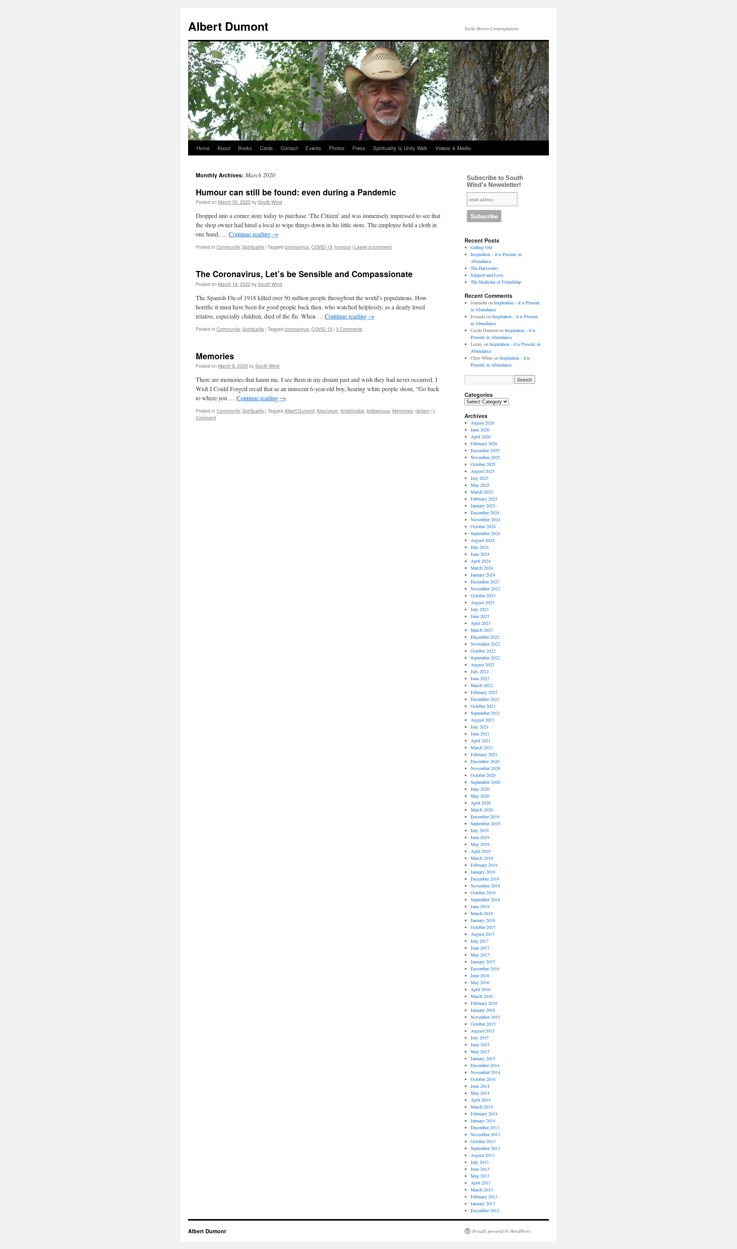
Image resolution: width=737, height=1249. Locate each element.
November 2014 (485, 1072)
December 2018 (485, 879)
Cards (266, 148)
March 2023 (482, 630)
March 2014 (482, 1107)
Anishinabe (352, 410)
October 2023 (483, 595)
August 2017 (482, 934)
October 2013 (483, 1141)
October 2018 (483, 892)
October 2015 (483, 1024)
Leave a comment (373, 246)
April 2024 (481, 561)
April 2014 (481, 1100)
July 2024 (480, 547)
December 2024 (485, 512)
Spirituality (253, 246)
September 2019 (485, 823)
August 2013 (482, 1155)
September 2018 (485, 899)
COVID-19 (321, 246)
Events (313, 148)
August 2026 (482, 423)
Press (358, 148)
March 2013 (482, 1189)
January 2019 (483, 872)
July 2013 (480, 1162)
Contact (289, 148)
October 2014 (483, 1079)
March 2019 (482, 858)
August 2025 (482, 471)
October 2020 (483, 775)
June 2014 (480, 1086)
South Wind (270, 201)
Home (203, 148)
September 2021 (485, 713)
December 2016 (485, 968)
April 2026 (481, 436)
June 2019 (480, 837)
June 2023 (480, 616)
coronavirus (296, 246)
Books (245, 148)
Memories (215, 356)
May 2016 (480, 982)
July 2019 (480, 830)
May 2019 (480, 844)
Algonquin (327, 410)
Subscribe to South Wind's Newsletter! (495, 181)
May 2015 (480, 1051)
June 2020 (480, 789)
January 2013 (483, 1203)
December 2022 (485, 637)
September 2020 (485, 782)
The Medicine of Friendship (496, 282)
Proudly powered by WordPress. (502, 1231)
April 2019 (481, 851)
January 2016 (483, 1010)
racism (422, 410)
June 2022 (480, 678)
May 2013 (480, 1176)
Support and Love (487, 275)
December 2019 (485, 816)
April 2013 (481, 1183)
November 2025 (485, 457)
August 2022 (482, 664)
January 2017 (483, 961)
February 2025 (484, 499)
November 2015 (485, 1017)
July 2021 (480, 727)
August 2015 (482, 1031)
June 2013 (480, 1169)
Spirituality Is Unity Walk (400, 148)
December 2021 (485, 699)
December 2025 (485, 450)
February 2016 (484, 1003)
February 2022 (484, 692)
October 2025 (483, 464)
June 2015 (480, 1044)
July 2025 (480, 478)
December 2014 (485, 1065)
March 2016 (482, 996)
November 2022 (485, 644)
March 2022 (482, 685)
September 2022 (485, 657)
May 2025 (480, 485)
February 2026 (484, 443)
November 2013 (485, 1134)
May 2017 (480, 955)
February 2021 (484, 754)
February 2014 (484, 1113)
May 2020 (480, 796)
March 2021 (482, 747)
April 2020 (481, 803)
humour (343, 246)
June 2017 (480, 948)
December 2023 (485, 581)
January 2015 (483, 1058)
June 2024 (480, 554)
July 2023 (480, 609)
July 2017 (480, 941)
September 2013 (485, 1148)
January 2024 (483, 575)
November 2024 (485, 519)
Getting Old (481, 247)
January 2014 (483, 1120)
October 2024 (483, 526)
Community (228, 246)
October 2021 (483, 706)
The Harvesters (484, 268)
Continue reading (253, 234)
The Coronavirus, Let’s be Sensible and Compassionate (304, 273)
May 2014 (480, 1093)
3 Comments (349, 328)
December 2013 (485, 1127)
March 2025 (482, 492)
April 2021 (481, 740)
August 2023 (482, 602)
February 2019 (484, 865)
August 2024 (482, 540)
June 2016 (480, 975)
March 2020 (482, 809)
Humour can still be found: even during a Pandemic (296, 192)
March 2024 (482, 568)
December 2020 (485, 761)
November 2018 (485, 885)
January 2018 (483, 920)
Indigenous (378, 410)
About (223, 148)
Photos (337, 148)
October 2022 (483, 651)
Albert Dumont (228, 26)
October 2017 (483, 927)
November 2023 (485, 588)
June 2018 (480, 906)
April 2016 (481, 989)
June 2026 (480, 429)
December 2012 (485, 1210)
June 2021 (480, 733)
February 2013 (484, 1196)
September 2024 (485, 533)
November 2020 (485, 768)
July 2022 (480, 671)
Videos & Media (453, 148)
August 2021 (482, 720)
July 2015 (480, 1037)
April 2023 (481, 623)
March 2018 (482, 913)
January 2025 (483, 505)
